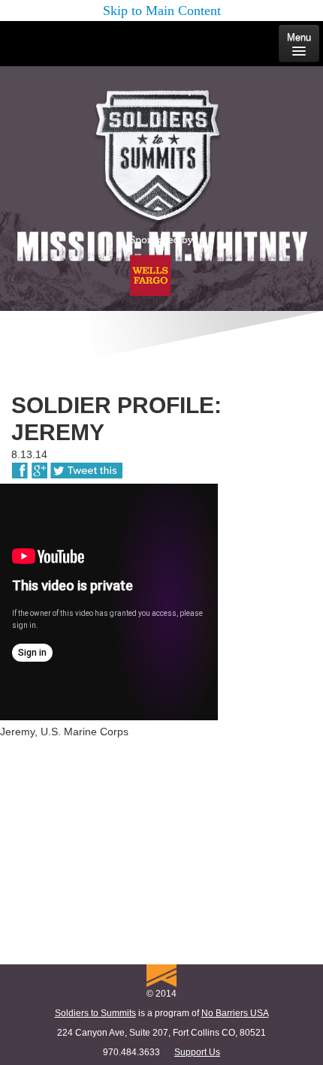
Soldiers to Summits (95, 1013)
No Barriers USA (235, 1013)
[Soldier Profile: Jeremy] (20, 467)
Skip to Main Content (162, 10)
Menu (299, 37)
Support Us (197, 1052)
